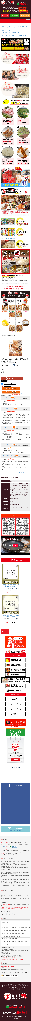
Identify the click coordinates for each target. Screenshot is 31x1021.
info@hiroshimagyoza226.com (11, 913)
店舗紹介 (14, 985)
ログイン (5, 15)
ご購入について (6, 985)
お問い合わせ (25, 985)
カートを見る (25, 15)
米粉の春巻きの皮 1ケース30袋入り (11, 585)
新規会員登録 (15, 15)
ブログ (19, 985)
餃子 (13, 30)
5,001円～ (13, 714)
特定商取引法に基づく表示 (19, 987)
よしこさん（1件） (6, 397)
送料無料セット (15, 32)
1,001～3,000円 (15, 704)
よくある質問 (8, 987)
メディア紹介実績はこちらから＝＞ (9, 238)
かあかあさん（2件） (6, 427)
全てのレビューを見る (24, 472)
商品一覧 (23, 984)
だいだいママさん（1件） (7, 455)
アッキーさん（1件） (6, 444)
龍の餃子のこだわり (15, 984)
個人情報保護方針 (15, 989)
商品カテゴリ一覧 (6, 26)
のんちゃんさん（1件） (7, 408)
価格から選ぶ (15, 35)
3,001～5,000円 (23, 35)
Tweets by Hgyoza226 (15, 830)
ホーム (7, 984)
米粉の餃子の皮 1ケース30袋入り (11, 616)
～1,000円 (13, 699)
